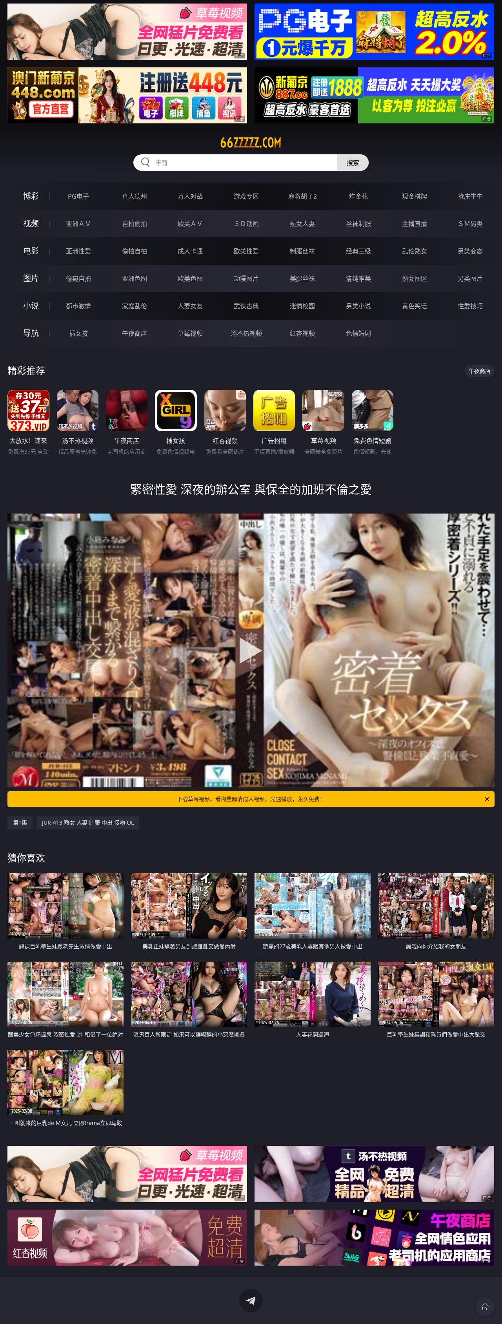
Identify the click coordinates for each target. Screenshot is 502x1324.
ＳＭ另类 (470, 223)
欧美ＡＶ (190, 223)
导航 (31, 333)
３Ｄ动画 (246, 223)
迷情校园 (302, 306)
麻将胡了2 (302, 196)
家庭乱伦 (134, 306)
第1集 (20, 822)
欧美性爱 (246, 251)
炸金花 (358, 196)
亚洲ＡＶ (78, 223)
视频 (31, 223)
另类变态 (470, 251)
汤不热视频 (246, 333)
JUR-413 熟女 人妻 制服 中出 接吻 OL (88, 822)
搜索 (353, 162)
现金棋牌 (414, 196)
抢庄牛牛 (470, 196)
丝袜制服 (358, 223)
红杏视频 (302, 333)
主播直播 (414, 223)
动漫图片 (246, 278)
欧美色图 (190, 278)
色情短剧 (358, 333)
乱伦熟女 (414, 251)
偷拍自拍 (134, 251)
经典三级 (358, 251)
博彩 (31, 196)
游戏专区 (246, 196)
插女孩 (78, 333)
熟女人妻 (302, 223)
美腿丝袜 (302, 278)
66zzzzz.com (251, 142)
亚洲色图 (134, 278)
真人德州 (134, 196)
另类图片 (470, 278)
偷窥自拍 (78, 278)
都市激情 (78, 306)
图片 (31, 278)
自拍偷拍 (134, 223)
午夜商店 (134, 333)
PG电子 (78, 196)
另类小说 (358, 306)
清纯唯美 (358, 278)
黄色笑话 (414, 306)
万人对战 (190, 196)
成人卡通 (190, 251)
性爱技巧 (470, 306)
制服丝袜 (302, 251)
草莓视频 (190, 333)
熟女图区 (414, 278)
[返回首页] (485, 1306)
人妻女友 (190, 306)
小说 (31, 305)
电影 (31, 251)
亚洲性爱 (78, 251)
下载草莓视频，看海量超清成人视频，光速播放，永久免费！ (251, 799)
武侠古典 (246, 306)
